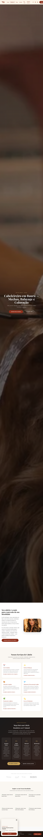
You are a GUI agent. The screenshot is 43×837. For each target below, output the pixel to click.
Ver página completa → (14, 763)
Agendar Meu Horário (16, 311)
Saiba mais (18, 835)
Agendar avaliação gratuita (28, 763)
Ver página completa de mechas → (29, 675)
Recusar (30, 834)
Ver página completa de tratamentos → (9, 708)
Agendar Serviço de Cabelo (10, 640)
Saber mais (9, 833)
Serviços (12, 2)
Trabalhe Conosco (28, 2)
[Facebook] (33, 2)
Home (8, 2)
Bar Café (24, 2)
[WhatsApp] (38, 2)
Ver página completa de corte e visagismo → (10, 674)
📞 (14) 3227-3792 (29, 311)
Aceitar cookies (37, 834)
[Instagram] (35, 2)
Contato (20, 2)
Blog (17, 2)
